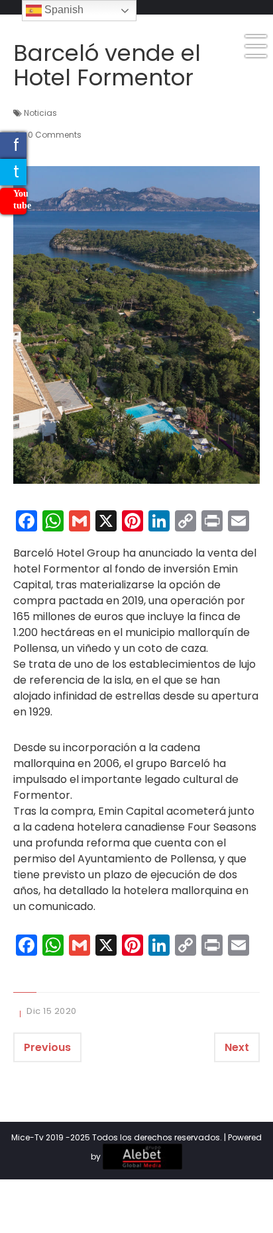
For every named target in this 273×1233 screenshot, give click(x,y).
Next (237, 1047)
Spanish (62, 9)
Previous (47, 1047)
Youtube (20, 199)
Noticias (40, 112)
